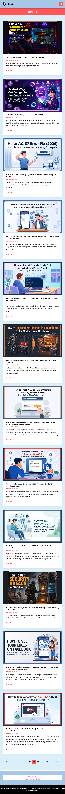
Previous (8, 762)
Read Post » (10, 71)
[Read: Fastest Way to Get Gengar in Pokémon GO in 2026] (32, 95)
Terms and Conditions (32, 779)
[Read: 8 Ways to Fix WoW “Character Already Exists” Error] (32, 37)
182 (46, 762)
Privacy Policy (32, 776)
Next (58, 762)
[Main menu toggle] (61, 4)
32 (38, 762)
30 (30, 762)
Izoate (11, 4)
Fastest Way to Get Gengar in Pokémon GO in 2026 (24, 115)
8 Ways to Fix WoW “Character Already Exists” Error (25, 57)
